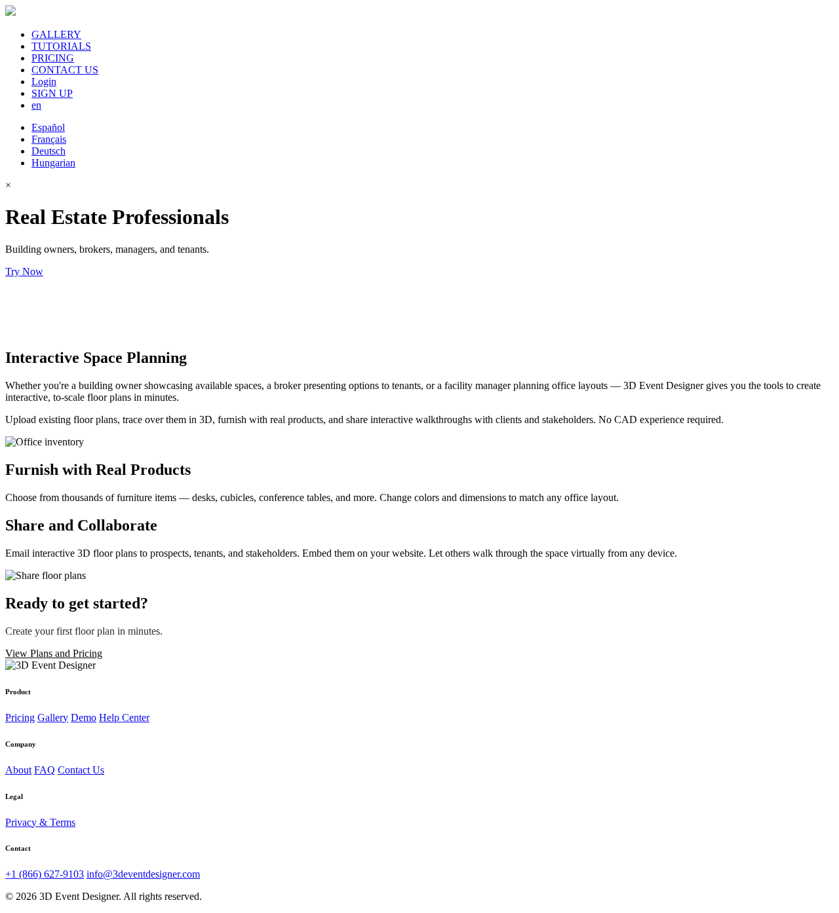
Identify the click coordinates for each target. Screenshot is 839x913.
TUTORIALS (61, 46)
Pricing (20, 717)
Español (48, 127)
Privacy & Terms (40, 822)
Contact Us (81, 769)
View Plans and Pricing (53, 653)
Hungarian (53, 162)
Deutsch (48, 151)
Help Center (124, 717)
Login (43, 81)
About (18, 769)
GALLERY (56, 34)
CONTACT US (64, 69)
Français (48, 139)
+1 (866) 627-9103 (44, 874)
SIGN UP (52, 93)
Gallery (52, 717)
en (36, 105)
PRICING (52, 58)
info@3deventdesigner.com (143, 874)
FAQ (44, 769)
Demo (83, 717)
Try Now (24, 271)
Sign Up (64, 271)
